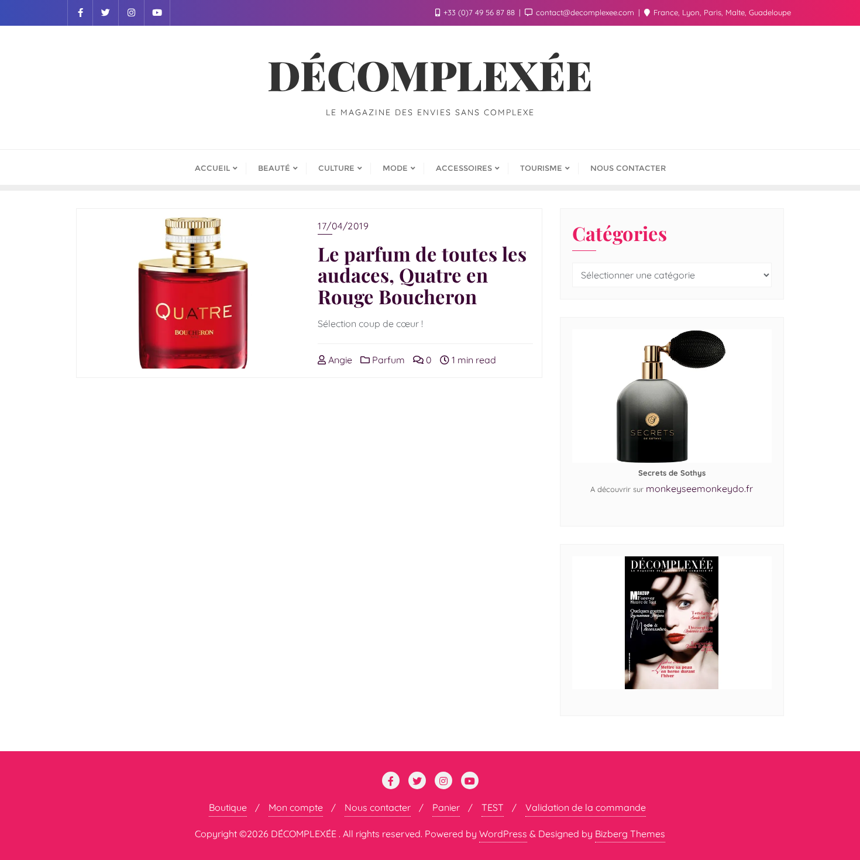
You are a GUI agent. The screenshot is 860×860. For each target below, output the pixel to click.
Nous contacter (378, 807)
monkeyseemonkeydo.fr (699, 488)
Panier (446, 807)
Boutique (228, 807)
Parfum (387, 360)
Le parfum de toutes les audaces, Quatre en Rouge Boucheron (422, 274)
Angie (339, 360)
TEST (492, 807)
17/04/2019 (343, 226)
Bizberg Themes (630, 834)
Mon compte (296, 807)
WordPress (503, 834)
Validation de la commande (585, 807)
